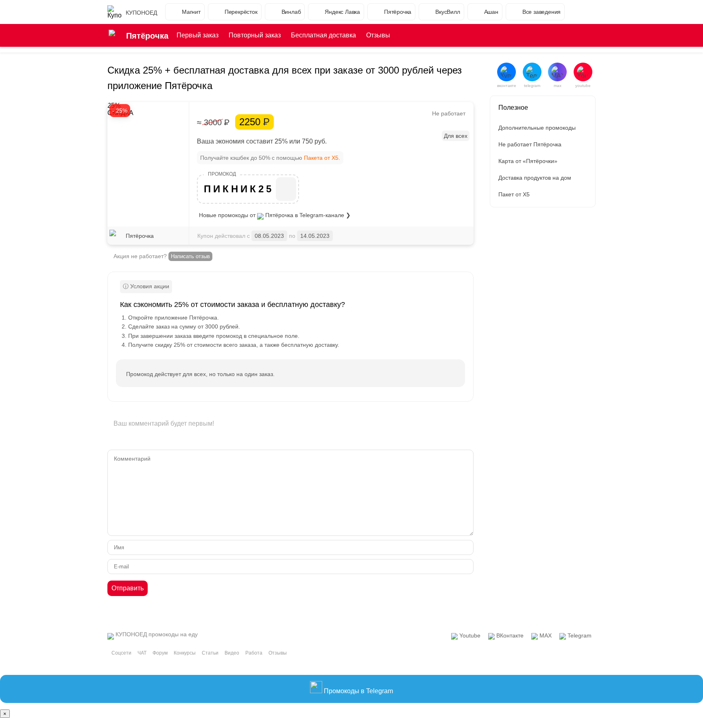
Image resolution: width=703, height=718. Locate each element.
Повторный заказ (255, 35)
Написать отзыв (190, 256)
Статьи (210, 653)
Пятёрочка (397, 12)
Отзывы (378, 35)
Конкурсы (185, 653)
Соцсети (121, 653)
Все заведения (541, 12)
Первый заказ (197, 35)
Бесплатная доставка (323, 35)
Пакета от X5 (321, 157)
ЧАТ (142, 653)
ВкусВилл (447, 12)
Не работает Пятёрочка (529, 144)
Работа (253, 653)
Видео (232, 653)
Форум (160, 653)
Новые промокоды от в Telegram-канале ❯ (275, 215)
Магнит (191, 12)
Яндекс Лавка (342, 12)
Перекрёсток (241, 12)
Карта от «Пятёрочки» (527, 161)
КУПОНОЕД (141, 12)
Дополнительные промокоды (537, 127)
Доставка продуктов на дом (534, 177)
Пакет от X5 (514, 194)
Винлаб (291, 12)
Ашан (491, 12)
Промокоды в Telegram (357, 691)
